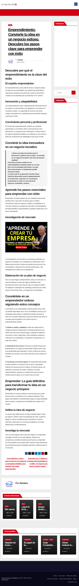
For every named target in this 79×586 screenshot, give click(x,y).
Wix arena (10, 509)
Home (55, 575)
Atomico (20, 60)
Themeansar (4, 579)
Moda (51, 539)
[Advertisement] (66, 57)
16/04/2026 (28, 548)
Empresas (8, 539)
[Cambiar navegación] (40, 12)
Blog (10, 25)
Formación (27, 539)
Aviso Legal (61, 575)
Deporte (45, 539)
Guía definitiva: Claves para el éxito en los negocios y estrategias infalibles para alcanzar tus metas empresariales (15, 464)
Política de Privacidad (65, 579)
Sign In (75, 579)
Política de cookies (71, 575)
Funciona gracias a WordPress (10, 578)
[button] (76, 12)
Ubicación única (72, 582)
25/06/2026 (9, 548)
